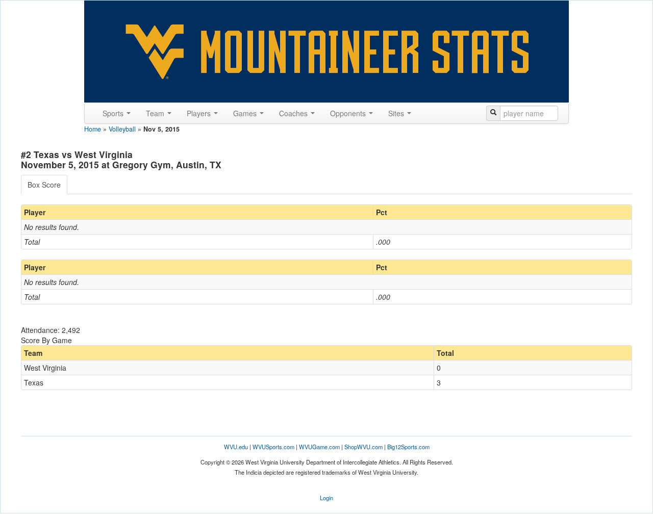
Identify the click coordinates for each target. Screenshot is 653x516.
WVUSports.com (273, 447)
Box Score (44, 184)
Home (92, 129)
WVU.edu (236, 447)
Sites (397, 113)
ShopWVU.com (363, 447)
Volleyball (122, 129)
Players (200, 113)
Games (246, 113)
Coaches (294, 113)
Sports (114, 113)
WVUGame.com (319, 447)
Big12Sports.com (408, 447)
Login (326, 498)
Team (156, 113)
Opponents (349, 113)
